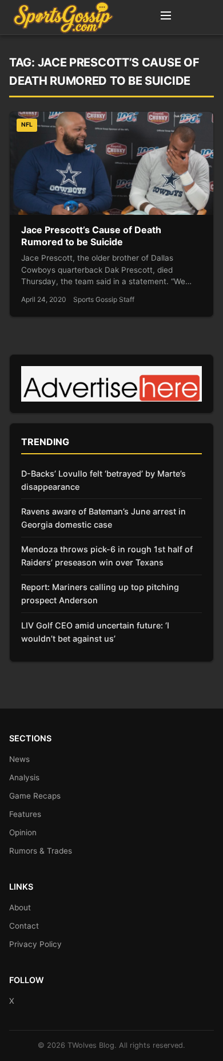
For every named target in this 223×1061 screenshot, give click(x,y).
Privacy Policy (35, 944)
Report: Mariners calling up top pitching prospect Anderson (100, 593)
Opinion (23, 832)
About (20, 907)
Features (25, 814)
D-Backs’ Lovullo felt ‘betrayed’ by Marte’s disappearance (103, 480)
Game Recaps (35, 795)
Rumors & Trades (40, 850)
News (19, 759)
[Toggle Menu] (166, 17)
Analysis (24, 777)
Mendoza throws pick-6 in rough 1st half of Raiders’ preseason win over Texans (107, 555)
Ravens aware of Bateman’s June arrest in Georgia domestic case (103, 517)
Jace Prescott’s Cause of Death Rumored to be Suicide (91, 236)
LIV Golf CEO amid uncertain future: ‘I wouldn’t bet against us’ (95, 631)
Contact (24, 925)
